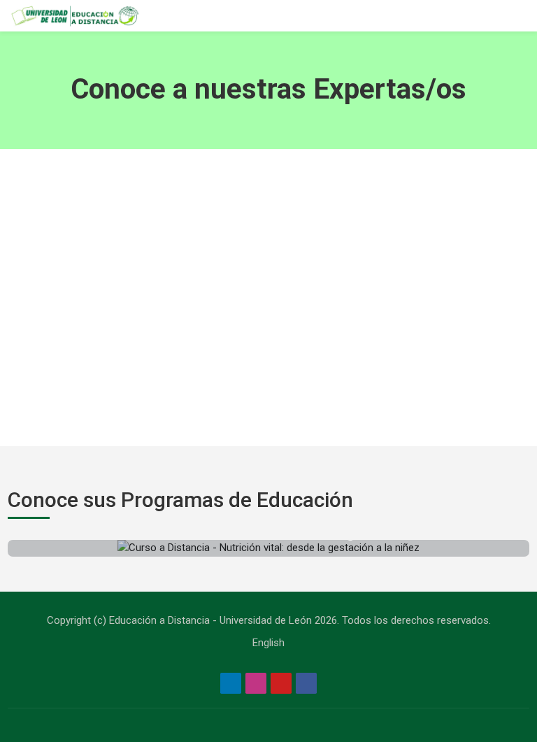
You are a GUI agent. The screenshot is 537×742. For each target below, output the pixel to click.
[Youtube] (281, 683)
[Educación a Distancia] (74, 16)
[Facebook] (306, 683)
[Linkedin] (230, 683)
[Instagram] (255, 683)
